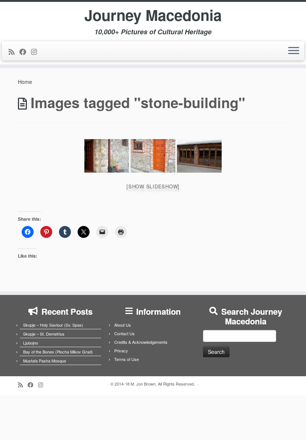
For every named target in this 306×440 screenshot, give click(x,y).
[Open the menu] (293, 51)
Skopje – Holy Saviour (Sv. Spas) (53, 325)
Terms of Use (126, 359)
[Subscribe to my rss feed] (14, 51)
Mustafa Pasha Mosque (44, 361)
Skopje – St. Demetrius (44, 334)
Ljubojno (30, 343)
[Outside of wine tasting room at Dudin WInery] (199, 156)
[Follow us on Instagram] (36, 51)
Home (25, 81)
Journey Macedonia (153, 15)
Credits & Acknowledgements (141, 342)
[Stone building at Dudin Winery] (106, 156)
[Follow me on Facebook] (25, 51)
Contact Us (124, 333)
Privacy (121, 350)
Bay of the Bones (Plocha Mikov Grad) (58, 352)
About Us (122, 325)
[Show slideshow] (153, 186)
